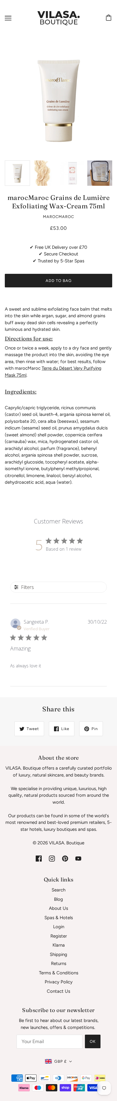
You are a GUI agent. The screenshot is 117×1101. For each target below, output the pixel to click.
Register (58, 936)
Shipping (58, 954)
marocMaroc (58, 216)
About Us (58, 908)
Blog (58, 899)
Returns (58, 963)
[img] (38, 858)
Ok (93, 1041)
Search (58, 890)
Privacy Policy (59, 982)
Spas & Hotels (58, 917)
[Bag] (109, 18)
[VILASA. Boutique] (58, 18)
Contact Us (58, 991)
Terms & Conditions (58, 973)
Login (58, 926)
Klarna (58, 945)
